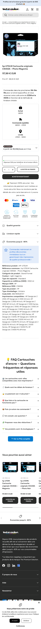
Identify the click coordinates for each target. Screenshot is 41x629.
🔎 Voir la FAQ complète (20, 439)
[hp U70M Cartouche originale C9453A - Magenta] (10, 467)
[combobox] (20, 15)
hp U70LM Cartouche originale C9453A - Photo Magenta (19, 23)
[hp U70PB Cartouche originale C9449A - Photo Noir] (28, 467)
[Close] (39, 602)
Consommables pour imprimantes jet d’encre (22, 22)
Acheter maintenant (20, 177)
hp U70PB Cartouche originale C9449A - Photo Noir (27, 485)
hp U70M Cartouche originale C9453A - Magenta (10, 485)
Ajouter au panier (27, 169)
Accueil (4, 22)
